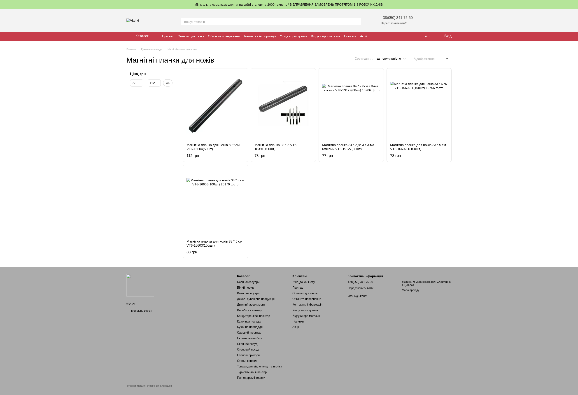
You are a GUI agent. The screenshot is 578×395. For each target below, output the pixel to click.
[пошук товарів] (357, 21)
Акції (363, 36)
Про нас (168, 36)
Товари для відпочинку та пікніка (259, 366)
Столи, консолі (247, 360)
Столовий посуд (248, 349)
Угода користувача (293, 36)
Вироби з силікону (249, 310)
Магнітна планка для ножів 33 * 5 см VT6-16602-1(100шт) (418, 147)
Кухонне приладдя (250, 327)
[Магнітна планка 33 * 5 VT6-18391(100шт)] (283, 106)
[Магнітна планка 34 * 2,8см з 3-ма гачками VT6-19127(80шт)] (351, 106)
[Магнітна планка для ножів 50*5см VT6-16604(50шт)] (215, 106)
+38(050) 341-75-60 (397, 18)
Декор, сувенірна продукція (256, 299)
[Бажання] (424, 20)
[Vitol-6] (140, 285)
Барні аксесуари (248, 282)
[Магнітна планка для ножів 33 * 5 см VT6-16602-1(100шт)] (419, 106)
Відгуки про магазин (325, 36)
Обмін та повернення (224, 36)
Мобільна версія (141, 310)
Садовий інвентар (249, 332)
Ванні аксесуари (248, 293)
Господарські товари (251, 377)
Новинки (350, 36)
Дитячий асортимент (251, 304)
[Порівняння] (436, 20)
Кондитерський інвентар (253, 316)
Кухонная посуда (249, 321)
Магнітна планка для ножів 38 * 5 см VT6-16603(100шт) (214, 243)
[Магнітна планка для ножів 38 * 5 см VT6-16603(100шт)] (215, 202)
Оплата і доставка (191, 36)
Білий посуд (245, 287)
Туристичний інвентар (252, 372)
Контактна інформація (259, 36)
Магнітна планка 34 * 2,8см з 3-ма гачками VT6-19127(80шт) (348, 147)
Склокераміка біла (249, 338)
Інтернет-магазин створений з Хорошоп (149, 385)
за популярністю (389, 58)
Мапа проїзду (410, 290)
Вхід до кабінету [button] (303, 282)
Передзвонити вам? (394, 23)
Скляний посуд (247, 344)
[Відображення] (444, 59)
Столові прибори (248, 355)
